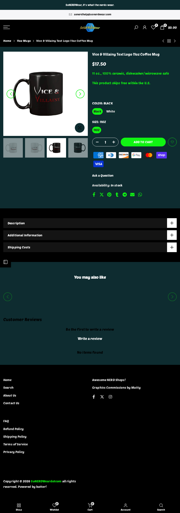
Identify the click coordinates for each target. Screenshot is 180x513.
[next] (80, 94)
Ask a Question (102, 175)
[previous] (11, 94)
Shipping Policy (15, 436)
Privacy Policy (13, 452)
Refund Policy (13, 429)
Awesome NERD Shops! (109, 380)
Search (8, 387)
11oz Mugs (24, 40)
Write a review (90, 338)
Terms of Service (15, 444)
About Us (9, 395)
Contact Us (11, 403)
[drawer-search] (136, 27)
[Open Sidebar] (5, 261)
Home (7, 40)
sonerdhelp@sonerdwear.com (93, 14)
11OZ (97, 130)
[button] (172, 142)
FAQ (6, 421)
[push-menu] (6, 27)
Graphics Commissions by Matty (116, 387)
